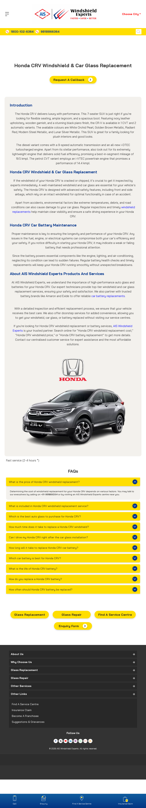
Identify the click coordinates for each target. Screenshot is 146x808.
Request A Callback (68, 80)
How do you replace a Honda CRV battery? (35, 579)
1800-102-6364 (22, 31)
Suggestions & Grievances (28, 722)
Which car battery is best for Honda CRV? (35, 558)
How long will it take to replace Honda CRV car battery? (43, 547)
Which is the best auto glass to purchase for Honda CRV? (45, 516)
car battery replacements (108, 296)
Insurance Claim (22, 710)
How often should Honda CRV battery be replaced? (40, 589)
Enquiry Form (69, 626)
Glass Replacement (29, 614)
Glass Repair (72, 614)
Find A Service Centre (115, 614)
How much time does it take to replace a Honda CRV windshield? (49, 527)
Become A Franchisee (25, 716)
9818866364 (50, 31)
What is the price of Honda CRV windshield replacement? (44, 482)
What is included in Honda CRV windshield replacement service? (48, 506)
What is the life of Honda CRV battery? (33, 568)
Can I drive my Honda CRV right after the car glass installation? (48, 537)
